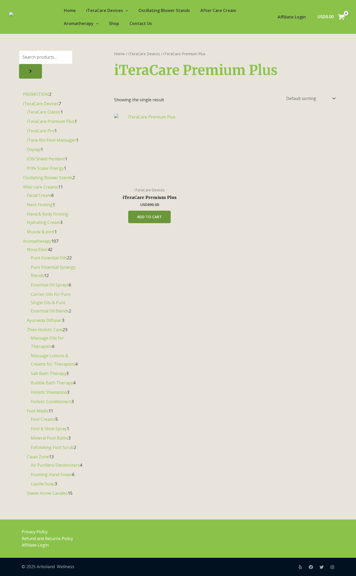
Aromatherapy (79, 23)
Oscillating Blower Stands (164, 10)
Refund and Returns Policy (47, 538)
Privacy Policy (35, 532)
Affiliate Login (292, 17)
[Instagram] (332, 567)
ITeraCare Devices (144, 53)
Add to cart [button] (149, 216)
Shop (114, 23)
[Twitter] (322, 567)
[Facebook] (311, 567)
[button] (125, 10)
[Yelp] (300, 567)
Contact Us (141, 23)
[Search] (30, 71)
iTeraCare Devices (104, 10)
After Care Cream (218, 10)
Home (70, 10)
